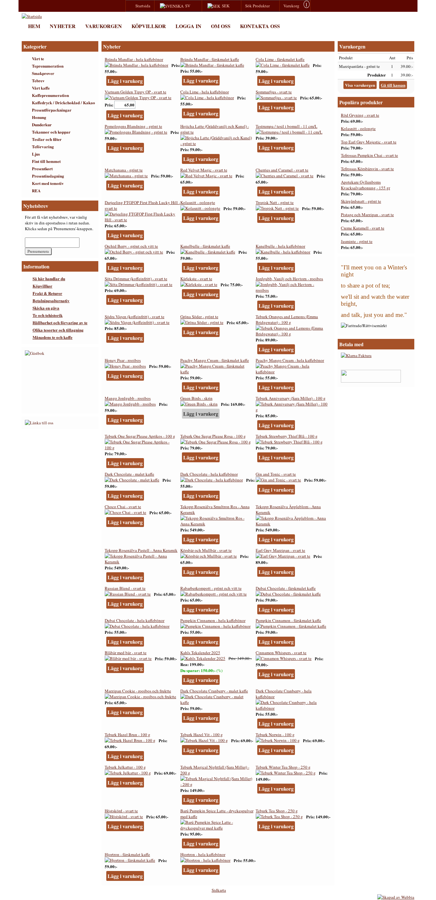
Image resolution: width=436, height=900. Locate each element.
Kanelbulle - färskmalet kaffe (205, 246)
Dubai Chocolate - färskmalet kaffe (286, 588)
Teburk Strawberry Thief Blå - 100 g (287, 436)
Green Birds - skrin (196, 398)
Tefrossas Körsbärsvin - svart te (367, 169)
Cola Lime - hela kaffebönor (204, 92)
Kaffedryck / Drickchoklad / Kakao (63, 102)
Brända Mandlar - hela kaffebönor (134, 59)
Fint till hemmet (46, 161)
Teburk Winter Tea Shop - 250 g (283, 767)
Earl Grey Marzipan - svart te (280, 550)
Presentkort (42, 168)
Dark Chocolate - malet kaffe (129, 474)
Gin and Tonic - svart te (276, 474)
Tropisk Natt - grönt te (275, 202)
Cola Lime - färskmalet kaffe (280, 59)
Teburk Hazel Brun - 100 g (127, 734)
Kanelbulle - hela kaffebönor (280, 246)
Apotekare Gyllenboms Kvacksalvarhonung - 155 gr (365, 185)
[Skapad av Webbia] (395, 897)
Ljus (36, 154)
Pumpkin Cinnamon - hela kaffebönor (212, 620)
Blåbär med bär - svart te (126, 652)
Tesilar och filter (47, 139)
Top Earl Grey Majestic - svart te (368, 142)
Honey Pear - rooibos (123, 360)
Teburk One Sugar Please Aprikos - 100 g (140, 436)
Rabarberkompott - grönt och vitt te (211, 588)
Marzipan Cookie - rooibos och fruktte (138, 691)
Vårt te (38, 58)
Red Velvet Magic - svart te (203, 170)
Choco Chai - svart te (123, 506)
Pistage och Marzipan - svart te (367, 214)
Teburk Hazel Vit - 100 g (201, 734)
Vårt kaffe (41, 88)
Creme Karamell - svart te (362, 228)
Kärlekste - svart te (196, 279)
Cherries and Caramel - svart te (282, 170)
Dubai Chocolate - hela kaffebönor (134, 620)
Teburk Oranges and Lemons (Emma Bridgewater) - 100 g (287, 319)
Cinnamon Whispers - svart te (281, 652)
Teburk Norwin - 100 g (275, 734)
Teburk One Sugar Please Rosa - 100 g (213, 436)
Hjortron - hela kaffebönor (202, 854)
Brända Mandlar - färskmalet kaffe (209, 59)
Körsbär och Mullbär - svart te (206, 550)
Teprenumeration (48, 66)
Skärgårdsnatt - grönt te (361, 201)
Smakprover (43, 73)
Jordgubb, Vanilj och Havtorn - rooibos (289, 279)
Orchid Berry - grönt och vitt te (131, 246)
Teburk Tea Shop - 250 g (277, 811)
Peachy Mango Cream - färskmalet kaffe (214, 360)
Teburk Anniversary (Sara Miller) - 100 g (291, 398)
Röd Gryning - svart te (360, 115)
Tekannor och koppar (51, 132)
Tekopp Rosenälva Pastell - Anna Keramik (141, 550)
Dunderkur (42, 124)
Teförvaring (43, 146)
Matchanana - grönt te (124, 170)
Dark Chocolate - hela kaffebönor (209, 474)
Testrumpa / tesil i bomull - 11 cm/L (286, 126)
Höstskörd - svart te (121, 811)
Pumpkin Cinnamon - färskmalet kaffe (288, 620)
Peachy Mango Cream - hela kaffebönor (290, 360)
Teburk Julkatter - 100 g (125, 767)
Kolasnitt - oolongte (197, 202)
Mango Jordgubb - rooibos (128, 398)
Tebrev (38, 80)
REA (36, 190)
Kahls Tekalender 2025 (200, 652)
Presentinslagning (48, 176)
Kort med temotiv (48, 183)
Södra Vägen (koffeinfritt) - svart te (134, 316)
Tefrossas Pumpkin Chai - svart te (369, 155)
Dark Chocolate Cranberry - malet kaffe (214, 691)
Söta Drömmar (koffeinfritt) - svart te (136, 279)
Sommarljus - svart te (274, 92)
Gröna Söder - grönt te (199, 316)
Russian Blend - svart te (125, 588)
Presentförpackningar (51, 110)
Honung (39, 117)
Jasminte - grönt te (356, 241)
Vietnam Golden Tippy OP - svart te (135, 92)
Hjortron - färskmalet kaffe (127, 854)
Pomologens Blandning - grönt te (133, 126)
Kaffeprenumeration (50, 95)
